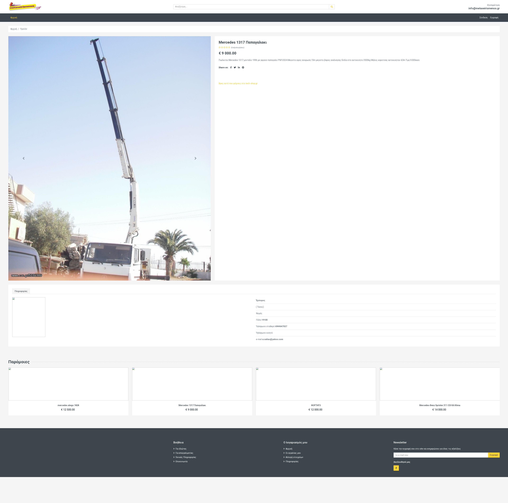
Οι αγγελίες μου (293, 453)
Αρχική (13, 17)
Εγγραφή (494, 17)
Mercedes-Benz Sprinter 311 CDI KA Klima (318, 405)
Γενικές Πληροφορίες (186, 457)
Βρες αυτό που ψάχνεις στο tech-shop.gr (238, 83)
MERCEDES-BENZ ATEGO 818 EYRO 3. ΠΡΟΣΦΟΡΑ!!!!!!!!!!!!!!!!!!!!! (442, 405)
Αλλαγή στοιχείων (294, 457)
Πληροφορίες (21, 291)
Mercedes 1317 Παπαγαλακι (71, 405)
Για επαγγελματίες (184, 453)
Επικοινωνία (181, 461)
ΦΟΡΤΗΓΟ (194, 405)
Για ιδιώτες (181, 448)
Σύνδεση (483, 17)
